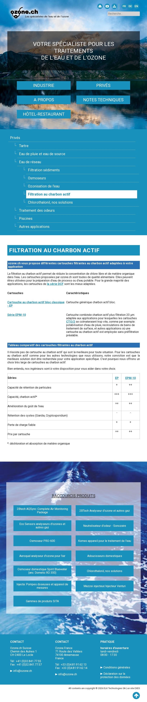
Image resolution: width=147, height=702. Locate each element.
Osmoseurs (37, 178)
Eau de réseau (30, 162)
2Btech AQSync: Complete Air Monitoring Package (42, 510)
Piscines (25, 218)
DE (130, 6)
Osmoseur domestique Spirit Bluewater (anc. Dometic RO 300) (42, 571)
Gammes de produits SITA (42, 601)
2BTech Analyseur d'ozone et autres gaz (104, 510)
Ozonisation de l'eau (44, 186)
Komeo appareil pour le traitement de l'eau (104, 541)
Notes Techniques (103, 99)
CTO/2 (70, 321)
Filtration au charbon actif (49, 194)
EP (117, 378)
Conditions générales (116, 667)
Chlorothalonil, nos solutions (50, 202)
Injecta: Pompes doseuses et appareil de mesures (42, 586)
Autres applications (34, 226)
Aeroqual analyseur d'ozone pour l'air (42, 556)
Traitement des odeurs (37, 210)
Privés (103, 85)
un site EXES (133, 688)
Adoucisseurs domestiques (104, 556)
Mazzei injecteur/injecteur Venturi (105, 586)
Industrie (43, 85)
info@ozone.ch (22, 671)
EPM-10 (130, 378)
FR (124, 6)
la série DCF (55, 284)
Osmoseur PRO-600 (42, 541)
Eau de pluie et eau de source (42, 154)
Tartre (24, 146)
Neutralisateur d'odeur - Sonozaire (104, 525)
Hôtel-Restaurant (44, 114)
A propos (44, 99)
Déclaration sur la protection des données (115, 675)
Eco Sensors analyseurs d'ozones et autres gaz (42, 525)
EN (136, 6)
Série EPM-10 (16, 315)
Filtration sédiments (44, 170)
